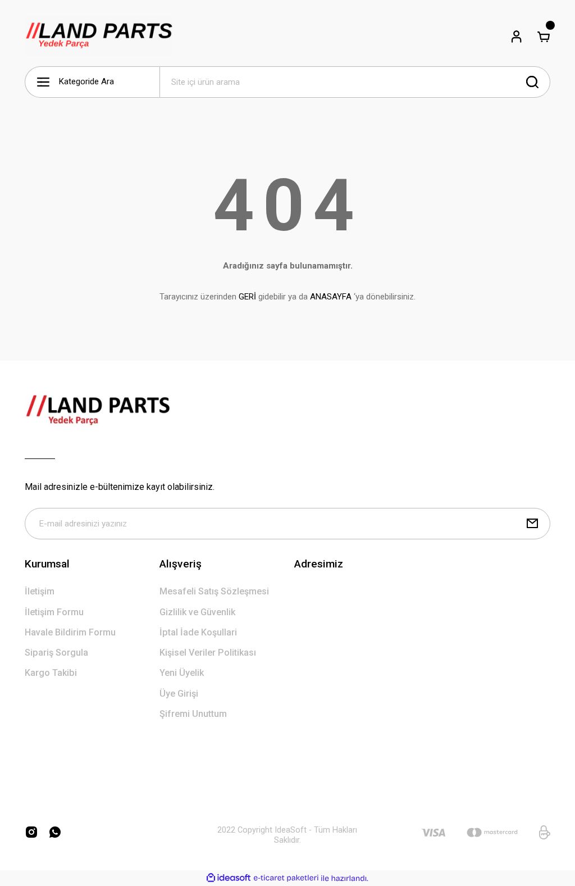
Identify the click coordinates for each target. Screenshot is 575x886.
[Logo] (98, 36)
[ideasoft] (228, 878)
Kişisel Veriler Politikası (207, 652)
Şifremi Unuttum (193, 713)
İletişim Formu (54, 612)
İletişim (39, 591)
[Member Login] (516, 36)
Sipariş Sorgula (56, 652)
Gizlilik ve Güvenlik (197, 612)
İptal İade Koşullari (198, 632)
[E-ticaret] (286, 878)
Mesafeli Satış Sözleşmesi (214, 591)
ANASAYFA (331, 297)
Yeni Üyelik (181, 672)
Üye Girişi (178, 693)
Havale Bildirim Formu (70, 632)
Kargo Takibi (51, 672)
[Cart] (543, 36)
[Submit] (532, 523)
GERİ (247, 297)
